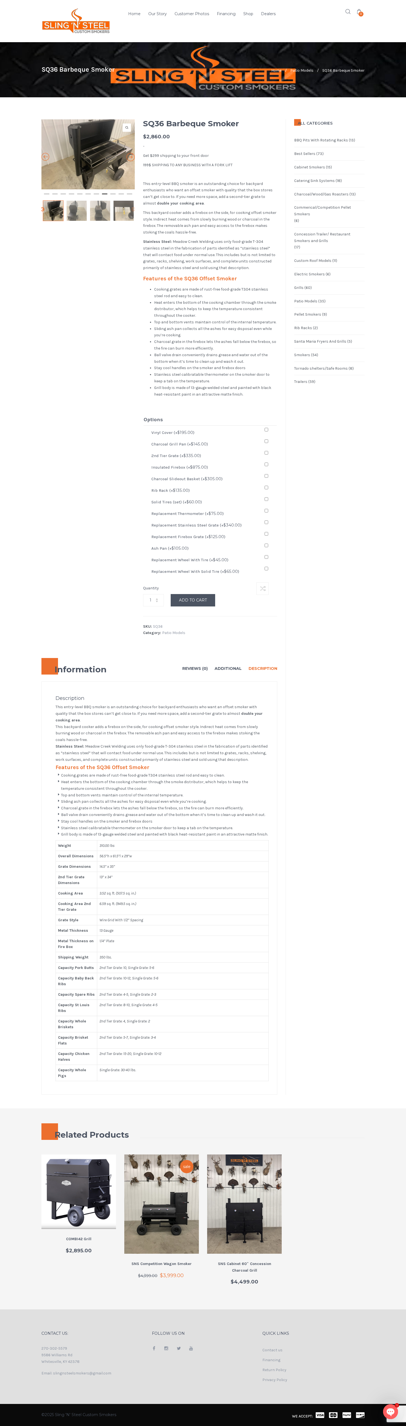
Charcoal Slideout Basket (187, 478)
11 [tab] (129, 251)
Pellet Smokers (307, 314)
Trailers (300, 381)
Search (348, 11)
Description (263, 668)
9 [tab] (113, 251)
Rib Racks (303, 328)
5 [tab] (80, 251)
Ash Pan (170, 548)
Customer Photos (192, 13)
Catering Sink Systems (314, 180)
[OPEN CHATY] (390, 1411)
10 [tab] (121, 251)
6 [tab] (88, 251)
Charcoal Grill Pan (179, 444)
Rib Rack (170, 490)
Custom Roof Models (312, 260)
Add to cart (193, 600)
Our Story (157, 13)
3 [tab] (63, 251)
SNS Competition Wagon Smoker (161, 1263)
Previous (42, 264)
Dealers (268, 13)
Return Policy (274, 1370)
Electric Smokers (309, 274)
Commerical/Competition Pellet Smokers (322, 210)
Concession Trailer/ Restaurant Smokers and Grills (322, 237)
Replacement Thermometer (187, 513)
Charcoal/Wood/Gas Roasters (321, 194)
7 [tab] (96, 251)
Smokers (302, 355)
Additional (228, 668)
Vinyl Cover (172, 432)
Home (134, 13)
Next (133, 264)
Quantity (151, 588)
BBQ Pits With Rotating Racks (321, 140)
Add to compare (262, 588)
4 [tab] (71, 251)
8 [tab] (104, 251)
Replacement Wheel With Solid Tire (195, 571)
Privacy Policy (274, 1379)
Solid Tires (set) (176, 501)
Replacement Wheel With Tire (189, 559)
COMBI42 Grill (78, 1239)
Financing (226, 13)
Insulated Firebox (179, 467)
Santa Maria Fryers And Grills (320, 341)
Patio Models (301, 70)
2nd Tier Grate (176, 455)
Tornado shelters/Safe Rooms (321, 368)
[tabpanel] (88, 181)
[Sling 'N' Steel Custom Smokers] (78, 21)
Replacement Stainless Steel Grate (196, 525)
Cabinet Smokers (309, 167)
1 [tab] (46, 251)
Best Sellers (304, 153)
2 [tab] (55, 251)
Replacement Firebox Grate (188, 536)
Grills (299, 287)
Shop (248, 13)
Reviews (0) (195, 668)
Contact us (272, 1350)
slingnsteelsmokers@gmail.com (82, 1373)
